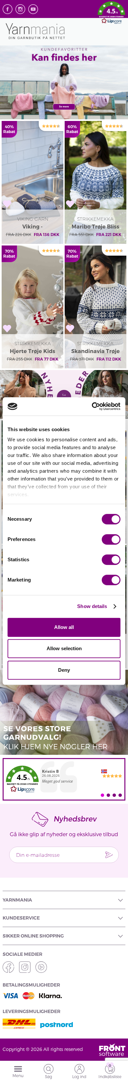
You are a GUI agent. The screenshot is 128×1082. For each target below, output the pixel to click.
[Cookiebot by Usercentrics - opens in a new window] (92, 406)
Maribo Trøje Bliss (95, 227)
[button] (111, 13)
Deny (64, 670)
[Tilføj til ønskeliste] (7, 204)
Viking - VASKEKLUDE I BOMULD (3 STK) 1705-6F (32, 227)
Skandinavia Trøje (95, 351)
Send (109, 855)
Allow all (64, 627)
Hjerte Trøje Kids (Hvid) (32, 351)
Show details (92, 606)
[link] (64, 779)
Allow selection (64, 648)
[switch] (111, 539)
